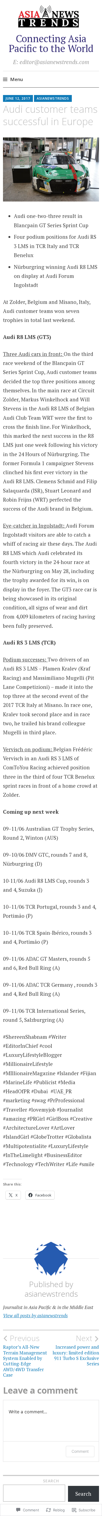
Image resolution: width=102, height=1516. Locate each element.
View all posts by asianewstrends (35, 1315)
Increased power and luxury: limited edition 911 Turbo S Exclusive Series (75, 1350)
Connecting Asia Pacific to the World (51, 43)
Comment (80, 1451)
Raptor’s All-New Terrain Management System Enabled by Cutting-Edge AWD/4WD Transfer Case (25, 1356)
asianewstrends (53, 98)
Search (51, 1480)
